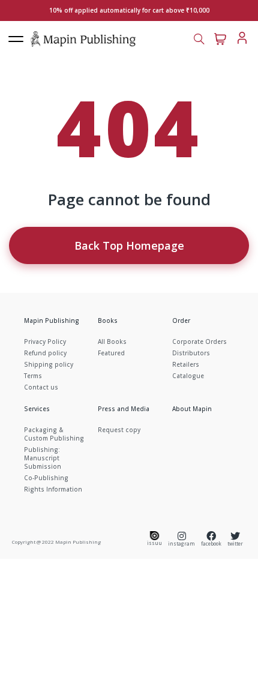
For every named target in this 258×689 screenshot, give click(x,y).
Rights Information (53, 489)
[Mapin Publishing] (83, 38)
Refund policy (45, 353)
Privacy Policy (45, 341)
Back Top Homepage (129, 245)
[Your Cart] (220, 38)
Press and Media (123, 408)
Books (108, 320)
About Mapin (192, 408)
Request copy (119, 430)
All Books (112, 341)
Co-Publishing (46, 478)
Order (181, 320)
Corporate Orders (199, 341)
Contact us (41, 387)
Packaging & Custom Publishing (54, 434)
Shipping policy (48, 364)
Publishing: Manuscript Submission (42, 458)
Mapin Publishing (51, 320)
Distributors (191, 353)
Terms (33, 376)
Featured (111, 353)
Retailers (185, 364)
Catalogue (188, 376)
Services (37, 408)
